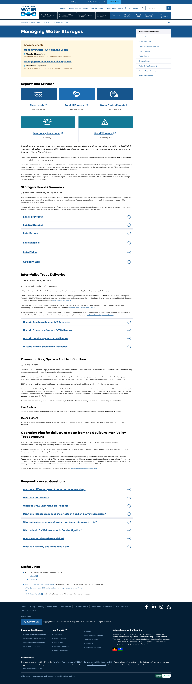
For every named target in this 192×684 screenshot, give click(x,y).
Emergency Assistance (46, 133)
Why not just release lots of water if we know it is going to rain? (60, 522)
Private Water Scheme (147, 71)
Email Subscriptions (122, 607)
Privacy (41, 607)
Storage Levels (144, 61)
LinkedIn (154, 607)
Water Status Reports (113, 105)
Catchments (143, 36)
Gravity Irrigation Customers (48, 16)
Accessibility (52, 607)
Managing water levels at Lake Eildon (46, 49)
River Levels (37, 105)
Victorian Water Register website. (100, 315)
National (32, 576)
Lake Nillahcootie (33, 216)
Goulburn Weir (31, 261)
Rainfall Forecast (75, 105)
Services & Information (150, 16)
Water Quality (144, 56)
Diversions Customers (101, 16)
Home (25, 22)
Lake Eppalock (31, 242)
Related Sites (26, 616)
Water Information (146, 76)
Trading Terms (65, 607)
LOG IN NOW (113, 2)
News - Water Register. (61, 300)
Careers (63, 8)
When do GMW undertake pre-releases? (46, 505)
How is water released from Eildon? (43, 538)
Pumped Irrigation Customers (85, 16)
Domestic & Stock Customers (66, 16)
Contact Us (133, 8)
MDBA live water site (33, 594)
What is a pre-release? (36, 497)
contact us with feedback (96, 665)
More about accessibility (32, 668)
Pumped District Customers (34, 643)
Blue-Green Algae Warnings (149, 46)
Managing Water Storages (58, 22)
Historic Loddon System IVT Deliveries (45, 338)
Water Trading (144, 51)
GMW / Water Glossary (29, 610)
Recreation (116, 15)
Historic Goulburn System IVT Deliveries (46, 322)
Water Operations (164, 16)
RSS (169, 607)
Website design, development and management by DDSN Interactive (47, 676)
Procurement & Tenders (78, 8)
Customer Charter (81, 607)
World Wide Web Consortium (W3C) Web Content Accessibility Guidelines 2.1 (82, 662)
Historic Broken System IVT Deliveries (45, 346)
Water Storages (145, 41)
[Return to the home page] (28, 16)
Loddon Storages (33, 225)
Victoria (32, 580)
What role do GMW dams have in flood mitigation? (52, 530)
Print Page (169, 24)
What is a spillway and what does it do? (46, 546)
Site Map (32, 607)
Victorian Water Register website (81, 308)
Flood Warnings (103, 133)
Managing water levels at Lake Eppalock (48, 61)
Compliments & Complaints (101, 607)
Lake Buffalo (30, 233)
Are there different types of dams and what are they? (54, 489)
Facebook (146, 607)
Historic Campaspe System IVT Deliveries (47, 330)
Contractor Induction (115, 8)
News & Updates (128, 16)
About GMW (138, 16)
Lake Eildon (30, 252)
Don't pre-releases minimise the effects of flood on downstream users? (64, 513)
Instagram (161, 607)
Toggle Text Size (143, 8)
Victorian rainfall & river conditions (38, 584)
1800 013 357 (33, 621)
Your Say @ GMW (97, 8)
